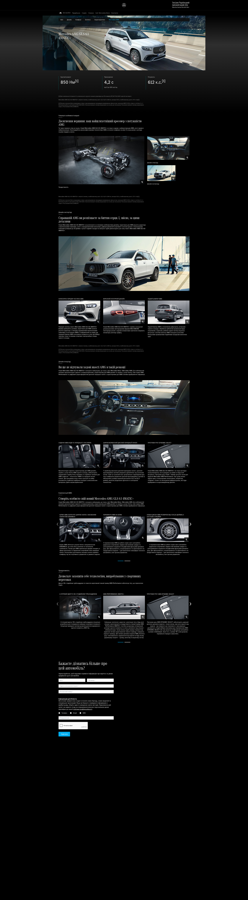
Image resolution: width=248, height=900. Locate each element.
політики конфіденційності (82, 709)
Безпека (88, 20)
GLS (61, 20)
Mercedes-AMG (114, 20)
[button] (65, 13)
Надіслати (64, 734)
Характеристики (99, 20)
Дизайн (69, 20)
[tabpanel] (80, 534)
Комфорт (78, 20)
